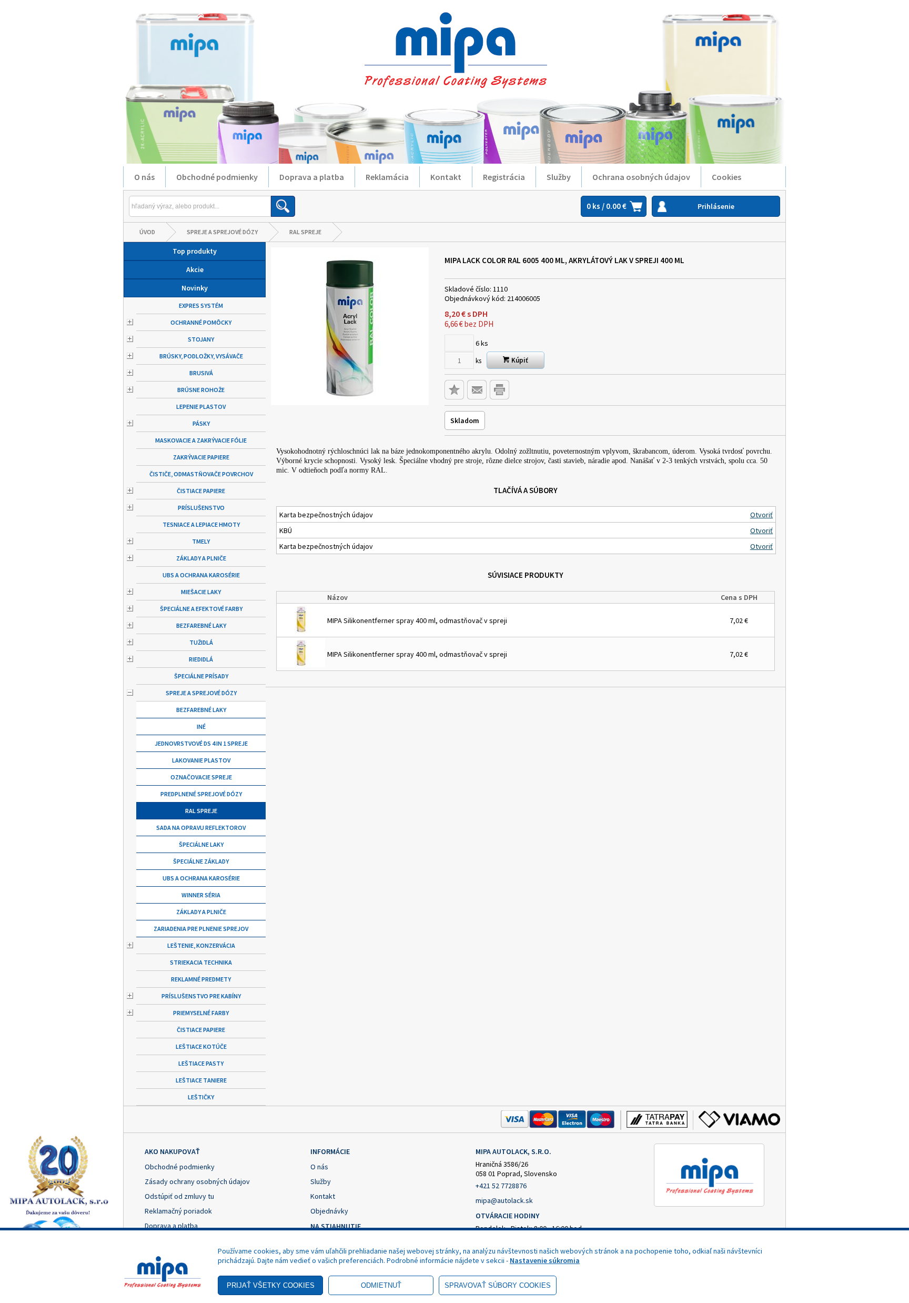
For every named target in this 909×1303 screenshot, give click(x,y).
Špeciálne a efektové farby (201, 609)
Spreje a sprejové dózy (222, 232)
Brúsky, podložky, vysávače (201, 356)
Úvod (147, 232)
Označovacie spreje (201, 777)
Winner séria (200, 895)
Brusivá (201, 373)
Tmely (201, 541)
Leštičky (201, 1097)
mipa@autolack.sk (504, 1200)
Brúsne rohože (201, 390)
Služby (559, 177)
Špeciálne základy (201, 861)
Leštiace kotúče (201, 1046)
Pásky (201, 423)
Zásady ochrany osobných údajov (197, 1181)
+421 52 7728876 (501, 1185)
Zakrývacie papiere (201, 457)
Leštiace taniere (201, 1080)
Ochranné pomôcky (200, 322)
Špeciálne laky (201, 844)
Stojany (201, 339)
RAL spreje (305, 232)
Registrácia (504, 177)
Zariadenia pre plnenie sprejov (201, 929)
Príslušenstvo (201, 508)
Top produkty (195, 251)
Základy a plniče (201, 558)
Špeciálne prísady (201, 676)
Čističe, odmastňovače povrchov (201, 474)
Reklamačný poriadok (178, 1211)
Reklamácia (387, 177)
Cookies (726, 177)
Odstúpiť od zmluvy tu (179, 1196)
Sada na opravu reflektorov (201, 827)
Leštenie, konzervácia (201, 945)
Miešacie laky (201, 592)
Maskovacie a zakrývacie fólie (201, 440)
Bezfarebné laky (201, 625)
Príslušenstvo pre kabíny (201, 996)
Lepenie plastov (201, 406)
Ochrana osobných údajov (641, 177)
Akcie (195, 269)
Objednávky (329, 1211)
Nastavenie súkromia (545, 1260)
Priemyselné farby (201, 1013)
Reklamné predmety (201, 979)
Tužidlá (201, 642)
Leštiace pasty (201, 1063)
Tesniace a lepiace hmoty (201, 524)
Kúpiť (519, 360)
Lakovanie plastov (201, 760)
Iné (201, 726)
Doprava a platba (311, 177)
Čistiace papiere (201, 491)
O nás (144, 177)
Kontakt (445, 177)
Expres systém (201, 305)
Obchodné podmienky (217, 177)
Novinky (194, 288)
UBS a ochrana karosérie (201, 575)
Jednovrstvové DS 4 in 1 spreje (201, 743)
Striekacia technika (201, 962)
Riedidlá (201, 659)
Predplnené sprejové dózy (201, 794)
